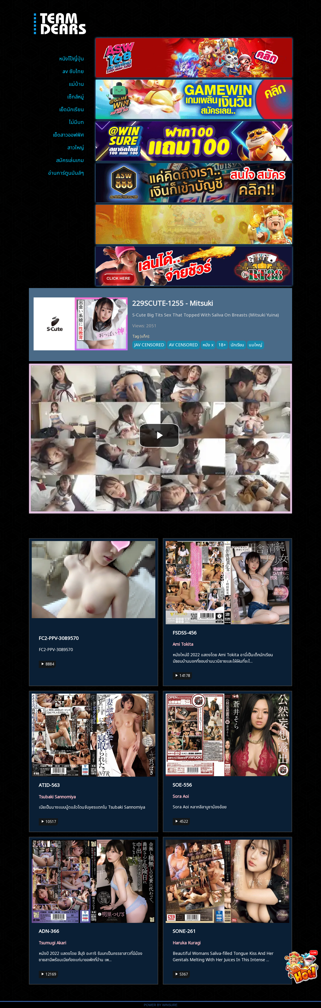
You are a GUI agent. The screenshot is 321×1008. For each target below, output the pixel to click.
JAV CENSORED (149, 344)
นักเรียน (237, 344)
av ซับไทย (73, 70)
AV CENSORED (183, 344)
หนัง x (208, 344)
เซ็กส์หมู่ (75, 96)
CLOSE (314, 952)
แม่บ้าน (76, 83)
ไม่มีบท (76, 121)
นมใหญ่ (255, 344)
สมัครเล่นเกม (70, 159)
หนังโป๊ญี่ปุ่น (71, 57)
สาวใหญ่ (75, 146)
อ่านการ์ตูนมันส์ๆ (66, 172)
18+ (222, 344)
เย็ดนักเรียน (71, 108)
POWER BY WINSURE (160, 1005)
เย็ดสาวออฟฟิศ (68, 134)
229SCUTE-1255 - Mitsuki (172, 302)
